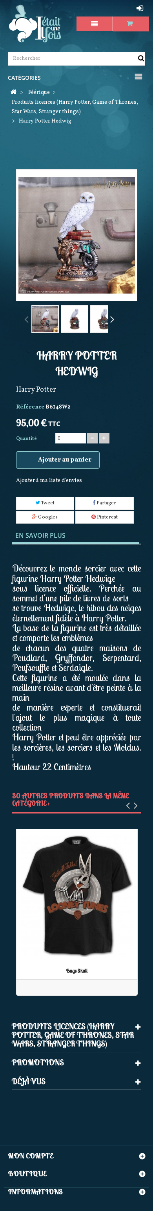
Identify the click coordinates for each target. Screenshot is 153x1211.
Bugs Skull (76, 970)
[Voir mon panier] (131, 23)
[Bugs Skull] (77, 896)
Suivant (112, 318)
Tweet (47, 503)
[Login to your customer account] (141, 8)
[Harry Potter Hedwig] (45, 319)
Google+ (47, 517)
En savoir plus (40, 535)
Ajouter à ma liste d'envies (49, 480)
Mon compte (30, 1155)
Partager (105, 503)
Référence (30, 407)
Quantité (26, 439)
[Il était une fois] (35, 23)
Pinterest (107, 517)
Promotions (38, 1062)
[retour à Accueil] (13, 93)
